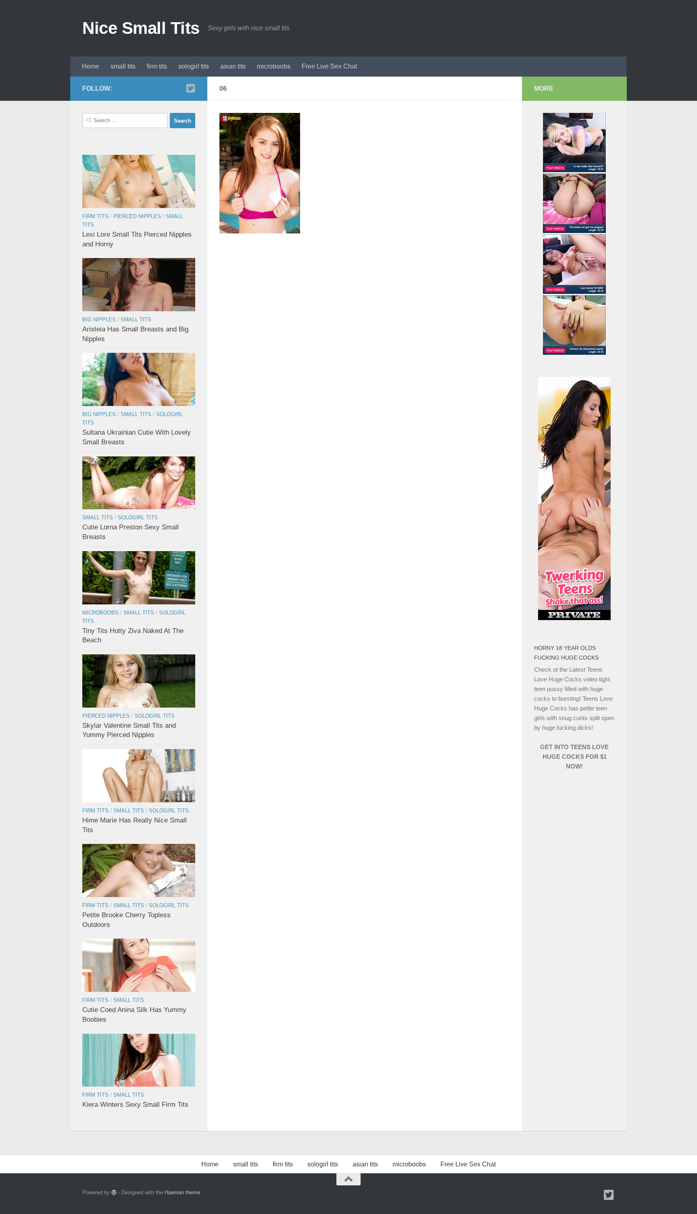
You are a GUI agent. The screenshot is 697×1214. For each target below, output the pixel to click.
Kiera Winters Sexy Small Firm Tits (135, 1104)
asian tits (233, 66)
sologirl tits (193, 66)
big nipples (99, 320)
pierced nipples (137, 216)
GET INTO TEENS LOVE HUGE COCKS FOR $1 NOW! (574, 756)
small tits (123, 66)
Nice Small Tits (141, 28)
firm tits (157, 66)
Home (90, 66)
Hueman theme (182, 1192)
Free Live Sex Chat (329, 66)
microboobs (273, 66)
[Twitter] (190, 88)
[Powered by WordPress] (114, 1192)
